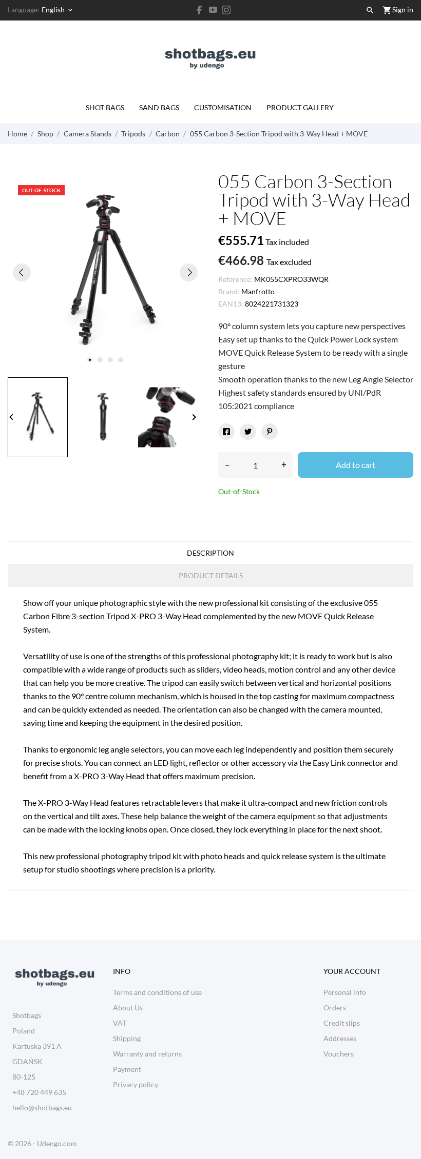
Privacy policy (135, 1084)
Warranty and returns (147, 1053)
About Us (128, 1007)
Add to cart (355, 465)
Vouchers (338, 1053)
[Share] (226, 431)
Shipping (127, 1038)
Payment (127, 1069)
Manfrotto (258, 291)
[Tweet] (248, 431)
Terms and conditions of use (157, 992)
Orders (334, 1007)
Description (210, 552)
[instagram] (226, 10)
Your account (351, 971)
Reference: (235, 279)
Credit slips (341, 1023)
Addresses (339, 1038)
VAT (119, 1023)
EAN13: (230, 303)
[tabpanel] (105, 272)
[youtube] (213, 10)
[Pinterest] (269, 431)
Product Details (211, 575)
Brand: (229, 291)
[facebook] (200, 10)
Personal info (344, 992)
